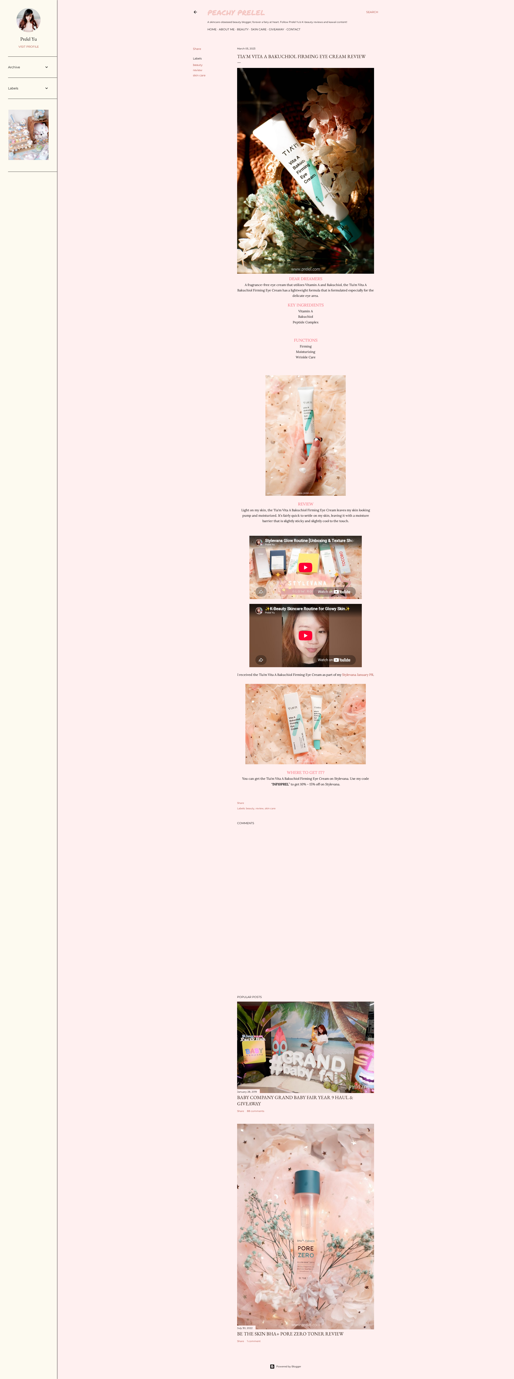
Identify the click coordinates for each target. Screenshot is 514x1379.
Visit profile (28, 46)
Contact (293, 29)
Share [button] (197, 49)
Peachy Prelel (236, 12)
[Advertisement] (305, 957)
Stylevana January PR (357, 675)
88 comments (255, 1111)
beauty (198, 65)
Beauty (243, 29)
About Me (227, 29)
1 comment (254, 1341)
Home (211, 29)
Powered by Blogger (288, 1366)
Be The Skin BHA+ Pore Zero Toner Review (290, 1334)
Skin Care (258, 29)
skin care (199, 75)
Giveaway (276, 29)
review (197, 70)
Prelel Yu (28, 39)
